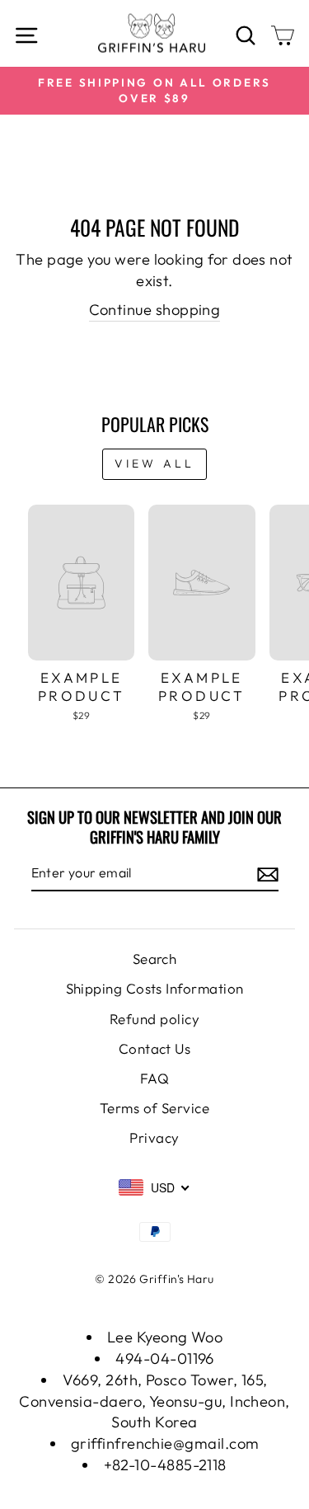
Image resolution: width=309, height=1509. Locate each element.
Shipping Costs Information (155, 988)
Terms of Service (154, 1107)
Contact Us (155, 1048)
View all (155, 463)
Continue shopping (155, 309)
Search (155, 958)
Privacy (154, 1137)
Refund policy (154, 1018)
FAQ (154, 1078)
